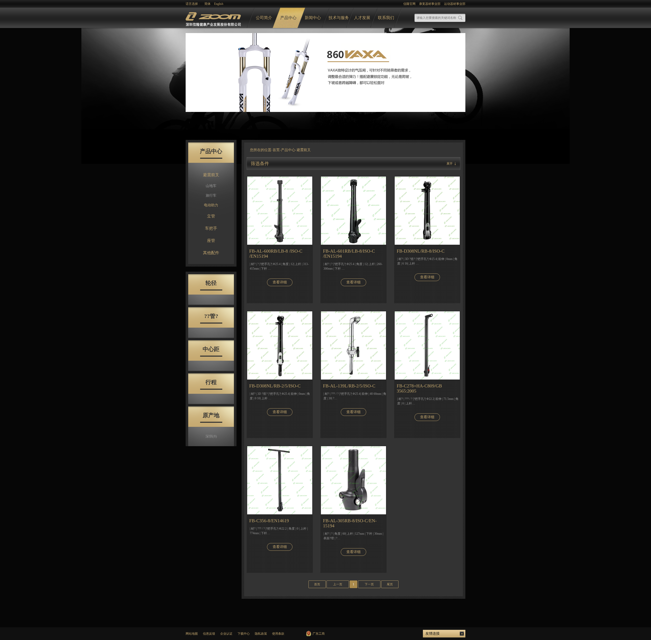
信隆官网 (409, 4)
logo (214, 18)
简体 (207, 4)
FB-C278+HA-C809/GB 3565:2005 (419, 388)
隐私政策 (261, 633)
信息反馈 (209, 633)
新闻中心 (313, 18)
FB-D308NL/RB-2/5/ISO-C (275, 385)
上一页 (337, 584)
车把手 (211, 228)
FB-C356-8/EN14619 (269, 520)
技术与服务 (339, 18)
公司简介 (264, 18)
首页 (276, 150)
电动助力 (211, 205)
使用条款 (278, 633)
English (218, 4)
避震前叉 (211, 175)
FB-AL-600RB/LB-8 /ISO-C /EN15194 (275, 254)
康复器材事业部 (429, 4)
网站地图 (192, 633)
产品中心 (288, 18)
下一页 (369, 584)
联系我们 (386, 18)
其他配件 (211, 253)
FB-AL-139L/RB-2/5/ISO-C (349, 385)
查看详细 (280, 282)
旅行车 (211, 195)
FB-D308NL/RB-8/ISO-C (421, 251)
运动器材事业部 (454, 4)
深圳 (211, 436)
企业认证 (226, 633)
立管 (211, 216)
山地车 (211, 186)
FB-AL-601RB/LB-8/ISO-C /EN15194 (349, 254)
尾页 (390, 584)
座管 (211, 240)
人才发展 (362, 18)
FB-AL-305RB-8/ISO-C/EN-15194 (350, 523)
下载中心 (244, 633)
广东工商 (319, 633)
